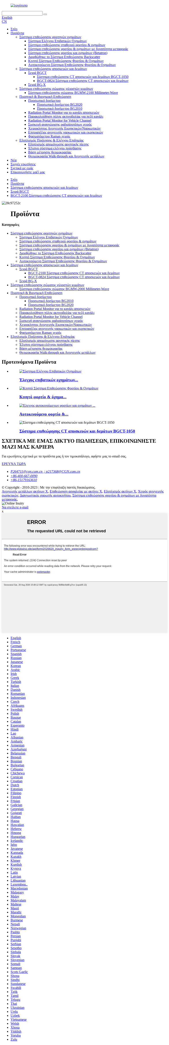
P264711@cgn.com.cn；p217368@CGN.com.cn (45, 471)
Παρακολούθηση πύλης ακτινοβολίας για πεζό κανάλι (65, 116)
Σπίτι (14, 29)
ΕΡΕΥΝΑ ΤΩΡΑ (14, 464)
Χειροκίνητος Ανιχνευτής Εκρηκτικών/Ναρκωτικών (64, 128)
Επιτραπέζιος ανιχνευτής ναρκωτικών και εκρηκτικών (65, 132)
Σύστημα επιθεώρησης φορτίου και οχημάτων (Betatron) (67, 53)
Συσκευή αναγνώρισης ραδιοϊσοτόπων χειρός (60, 124)
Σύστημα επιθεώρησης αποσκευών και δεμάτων (53, 69)
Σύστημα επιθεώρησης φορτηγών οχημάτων (50, 37)
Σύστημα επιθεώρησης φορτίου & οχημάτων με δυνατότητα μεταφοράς (78, 49)
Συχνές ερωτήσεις (23, 164)
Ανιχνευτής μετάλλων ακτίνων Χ (25, 491)
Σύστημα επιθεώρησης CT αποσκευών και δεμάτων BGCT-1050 (83, 77)
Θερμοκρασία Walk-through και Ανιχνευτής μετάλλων (66, 156)
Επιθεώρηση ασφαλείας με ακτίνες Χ (76, 491)
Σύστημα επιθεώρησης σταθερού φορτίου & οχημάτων (66, 45)
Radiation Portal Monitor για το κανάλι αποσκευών (63, 112)
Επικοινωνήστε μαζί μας (28, 172)
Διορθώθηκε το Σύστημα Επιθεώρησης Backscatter (64, 57)
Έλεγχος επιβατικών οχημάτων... (48, 380)
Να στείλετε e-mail (15, 507)
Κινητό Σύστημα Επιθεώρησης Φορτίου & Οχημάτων (66, 61)
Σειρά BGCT (37, 73)
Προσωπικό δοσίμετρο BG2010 (59, 108)
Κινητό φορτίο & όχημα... (42, 397)
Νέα (14, 160)
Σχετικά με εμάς (22, 168)
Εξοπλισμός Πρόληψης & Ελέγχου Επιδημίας (51, 140)
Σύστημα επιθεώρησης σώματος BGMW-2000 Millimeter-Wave (64, 289)
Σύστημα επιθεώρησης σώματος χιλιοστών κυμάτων (56, 89)
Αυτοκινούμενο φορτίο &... (43, 414)
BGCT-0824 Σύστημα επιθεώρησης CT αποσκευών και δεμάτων (83, 81)
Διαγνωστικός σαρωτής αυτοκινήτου (45, 495)
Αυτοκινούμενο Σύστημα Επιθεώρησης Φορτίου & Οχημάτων (72, 65)
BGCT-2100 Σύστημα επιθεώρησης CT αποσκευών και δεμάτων (56, 195)
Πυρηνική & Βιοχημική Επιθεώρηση (45, 96)
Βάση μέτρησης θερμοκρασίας (49, 152)
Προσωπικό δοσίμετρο (44, 100)
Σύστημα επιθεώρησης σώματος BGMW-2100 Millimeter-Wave (73, 92)
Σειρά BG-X (37, 85)
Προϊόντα (17, 33)
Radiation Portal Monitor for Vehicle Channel (59, 120)
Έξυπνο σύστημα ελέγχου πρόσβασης (54, 148)
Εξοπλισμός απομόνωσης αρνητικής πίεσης (58, 144)
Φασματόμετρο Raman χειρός (49, 136)
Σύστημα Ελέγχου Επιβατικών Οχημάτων (57, 41)
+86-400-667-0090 (24, 476)
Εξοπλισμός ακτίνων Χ (120, 491)
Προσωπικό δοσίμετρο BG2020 (59, 104)
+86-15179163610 (24, 480)
